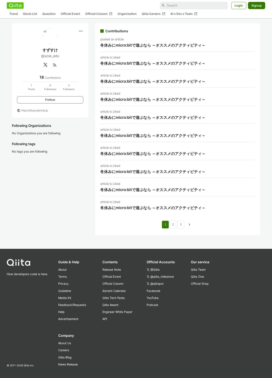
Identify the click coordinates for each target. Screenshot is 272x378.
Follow (50, 99)
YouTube (153, 298)
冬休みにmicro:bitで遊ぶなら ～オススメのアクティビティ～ (152, 45)
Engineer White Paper (117, 312)
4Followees (50, 87)
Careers (63, 350)
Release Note (111, 269)
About (62, 269)
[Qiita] (15, 5)
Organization (127, 14)
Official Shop (200, 283)
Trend (13, 14)
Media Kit (64, 298)
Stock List (30, 14)
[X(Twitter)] (45, 64)
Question (49, 14)
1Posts (31, 87)
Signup (256, 5)
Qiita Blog (65, 357)
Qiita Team (198, 269)
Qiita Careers (153, 14)
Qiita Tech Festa (113, 298)
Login (239, 5)
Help (61, 312)
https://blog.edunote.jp (34, 110)
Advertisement (68, 319)
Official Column (98, 14)
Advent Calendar (114, 291)
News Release (68, 364)
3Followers (69, 87)
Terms (62, 276)
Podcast (152, 305)
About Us (64, 343)
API (104, 319)
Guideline (64, 291)
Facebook (153, 291)
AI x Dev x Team (183, 14)
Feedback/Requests (72, 305)
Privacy (63, 283)
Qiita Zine (197, 276)
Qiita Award (110, 305)
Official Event (70, 14)
